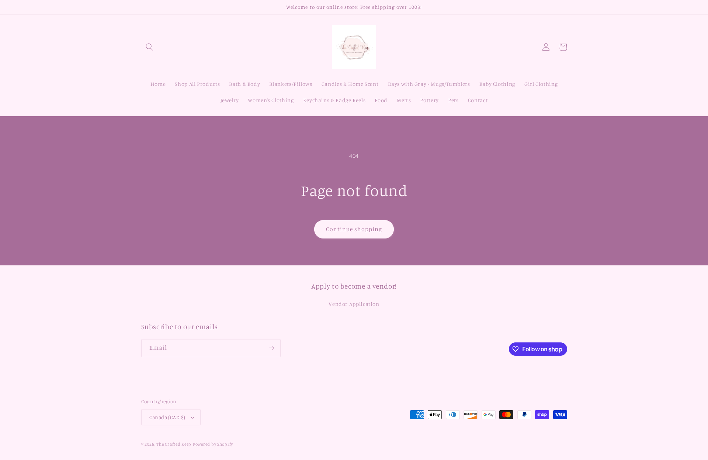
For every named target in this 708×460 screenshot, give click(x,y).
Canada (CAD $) (167, 417)
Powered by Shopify (213, 444)
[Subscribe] (271, 348)
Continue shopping (354, 229)
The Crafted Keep (173, 444)
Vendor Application (354, 304)
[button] (149, 47)
